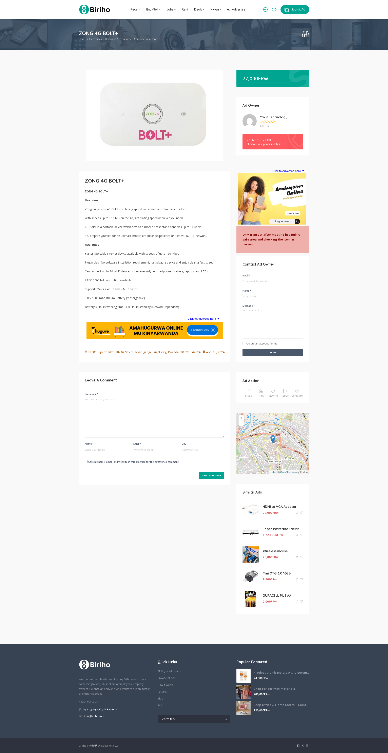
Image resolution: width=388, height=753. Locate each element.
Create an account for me (261, 343)
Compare (297, 395)
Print (261, 395)
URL (184, 443)
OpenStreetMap (288, 472)
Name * (89, 443)
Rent (185, 9)
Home (82, 39)
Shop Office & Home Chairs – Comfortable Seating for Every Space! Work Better (281, 705)
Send (273, 352)
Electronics (95, 39)
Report (285, 395)
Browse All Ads (167, 678)
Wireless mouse (275, 551)
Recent (135, 9)
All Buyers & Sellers (169, 671)
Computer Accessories (147, 39)
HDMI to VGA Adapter (279, 507)
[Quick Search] (305, 34)
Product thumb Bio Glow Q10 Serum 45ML (281, 672)
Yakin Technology (273, 117)
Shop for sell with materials (274, 689)
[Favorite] (301, 513)
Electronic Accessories (118, 39)
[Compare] (274, 9)
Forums (162, 691)
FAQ (160, 705)
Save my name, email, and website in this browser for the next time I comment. (133, 462)
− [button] (241, 423)
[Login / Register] (265, 9)
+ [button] (241, 418)
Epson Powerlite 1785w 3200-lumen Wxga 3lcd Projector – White (283, 529)
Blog (160, 698)
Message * (248, 306)
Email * (137, 443)
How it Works (166, 685)
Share (248, 395)
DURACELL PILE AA (277, 595)
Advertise (238, 9)
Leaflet (273, 472)
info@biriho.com (94, 716)
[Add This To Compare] (297, 513)
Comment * (91, 394)
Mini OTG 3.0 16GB (277, 573)
